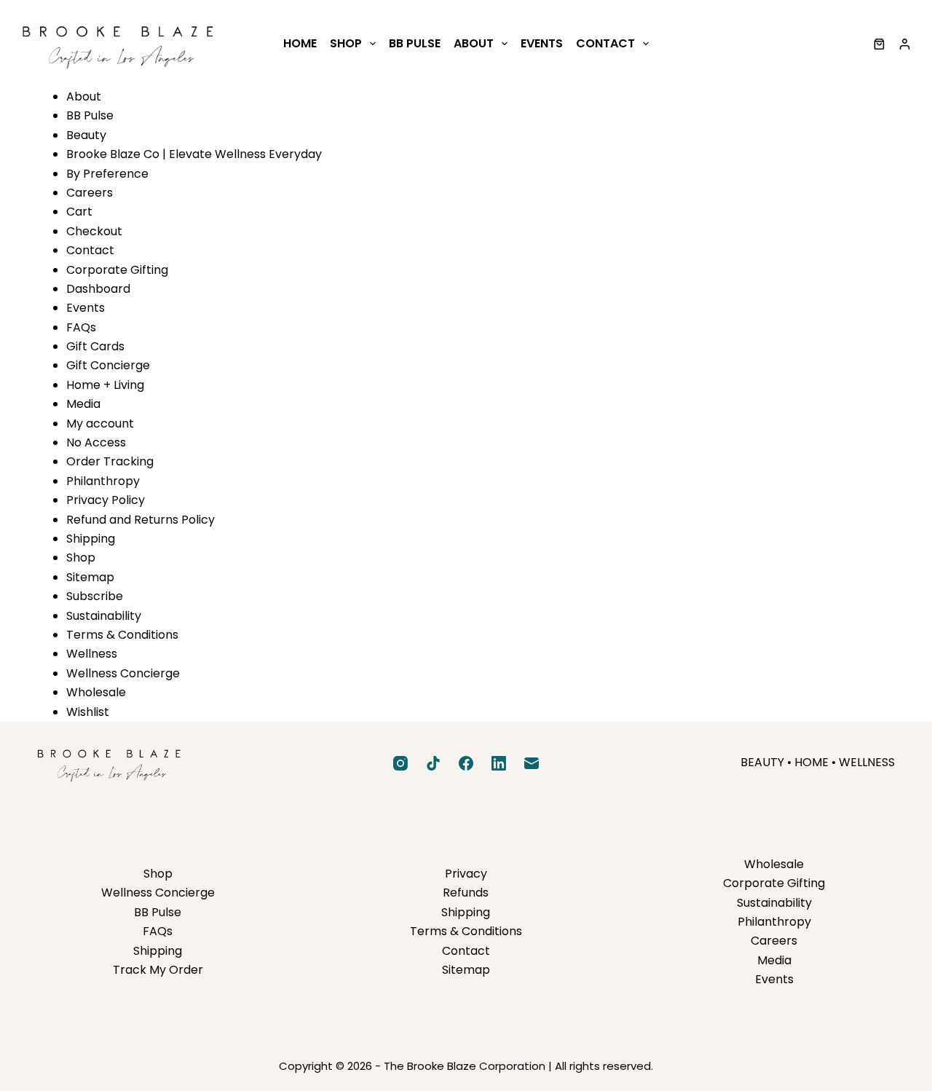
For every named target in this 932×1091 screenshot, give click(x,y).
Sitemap (90, 577)
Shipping (90, 538)
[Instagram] (400, 763)
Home (300, 43)
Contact (605, 43)
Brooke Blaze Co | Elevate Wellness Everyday (194, 154)
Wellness (91, 653)
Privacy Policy (105, 500)
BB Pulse (415, 43)
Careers (89, 192)
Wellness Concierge (123, 673)
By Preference (107, 173)
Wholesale (96, 692)
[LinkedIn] (498, 763)
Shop (346, 43)
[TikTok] (433, 763)
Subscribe (94, 596)
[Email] (531, 763)
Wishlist (87, 712)
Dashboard (98, 288)
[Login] (904, 44)
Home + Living (105, 385)
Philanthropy (103, 481)
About (474, 43)
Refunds (466, 892)
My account (100, 423)
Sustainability (103, 615)
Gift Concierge (108, 365)
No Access (96, 442)
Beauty (86, 135)
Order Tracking (110, 461)
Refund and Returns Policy (140, 519)
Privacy (466, 873)
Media (83, 403)
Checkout (94, 231)
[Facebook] (466, 763)
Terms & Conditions (122, 634)
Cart (79, 211)
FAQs (81, 327)
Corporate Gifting (117, 269)
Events (542, 43)
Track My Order (158, 969)
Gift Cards (95, 346)
